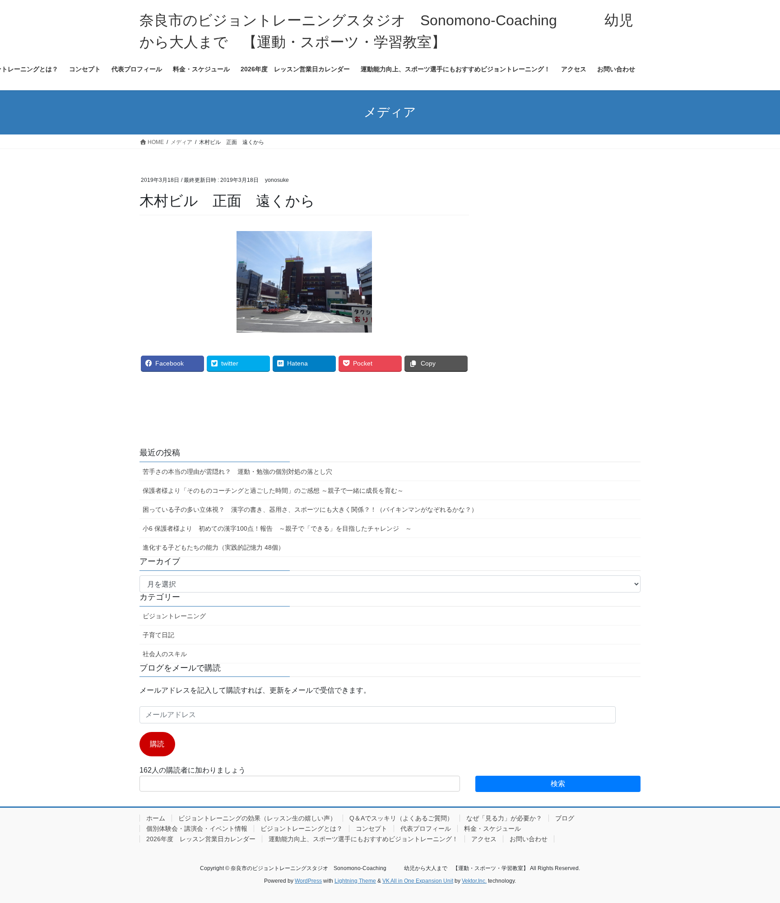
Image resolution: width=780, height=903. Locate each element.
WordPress (308, 881)
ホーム (155, 818)
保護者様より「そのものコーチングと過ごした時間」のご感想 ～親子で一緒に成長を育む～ (273, 490)
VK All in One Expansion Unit (417, 881)
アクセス (484, 839)
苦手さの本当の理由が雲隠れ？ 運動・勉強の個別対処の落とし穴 (237, 471)
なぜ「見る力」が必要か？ (504, 818)
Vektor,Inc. (474, 881)
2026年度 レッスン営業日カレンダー (200, 839)
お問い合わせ (529, 839)
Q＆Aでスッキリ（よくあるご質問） (401, 818)
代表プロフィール (425, 828)
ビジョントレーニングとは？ (301, 828)
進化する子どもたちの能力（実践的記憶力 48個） (213, 547)
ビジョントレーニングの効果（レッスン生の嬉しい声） (257, 818)
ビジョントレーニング (174, 616)
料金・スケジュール (492, 828)
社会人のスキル (165, 654)
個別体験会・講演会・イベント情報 (196, 828)
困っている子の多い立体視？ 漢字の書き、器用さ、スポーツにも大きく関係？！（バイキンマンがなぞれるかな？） (310, 509)
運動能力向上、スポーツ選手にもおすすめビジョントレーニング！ (363, 839)
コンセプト (371, 828)
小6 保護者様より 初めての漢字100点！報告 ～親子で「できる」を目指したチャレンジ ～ (277, 528)
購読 (157, 744)
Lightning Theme (355, 881)
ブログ (564, 818)
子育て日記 (158, 635)
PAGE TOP (753, 868)
